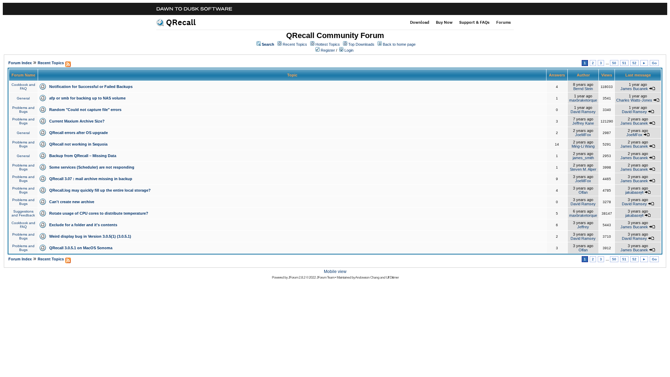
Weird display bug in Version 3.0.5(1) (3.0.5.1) (90, 236)
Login (348, 50)
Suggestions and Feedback (23, 213)
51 (624, 63)
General (23, 98)
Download (419, 22)
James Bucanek (634, 89)
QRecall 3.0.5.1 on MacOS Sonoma (80, 248)
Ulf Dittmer (392, 277)
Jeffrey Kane (583, 123)
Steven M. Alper (583, 169)
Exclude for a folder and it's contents (83, 225)
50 (614, 63)
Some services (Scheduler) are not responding (91, 167)
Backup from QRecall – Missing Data (82, 156)
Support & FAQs (474, 22)
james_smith (583, 158)
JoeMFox (583, 135)
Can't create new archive (71, 202)
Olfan (583, 192)
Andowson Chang (367, 277)
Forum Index (20, 63)
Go (654, 63)
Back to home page (399, 44)
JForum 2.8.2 (296, 277)
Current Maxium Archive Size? (77, 121)
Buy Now (444, 22)
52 (634, 63)
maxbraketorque (583, 100)
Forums (503, 22)
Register (328, 50)
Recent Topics (295, 44)
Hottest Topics (327, 44)
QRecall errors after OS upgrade (78, 133)
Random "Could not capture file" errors (85, 110)
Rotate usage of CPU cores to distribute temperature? (98, 213)
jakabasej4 (634, 192)
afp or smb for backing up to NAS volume (87, 98)
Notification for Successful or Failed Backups (91, 86)
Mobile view (335, 271)
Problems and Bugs (23, 109)
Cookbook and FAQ (23, 86)
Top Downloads (361, 44)
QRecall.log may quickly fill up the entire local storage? (100, 190)
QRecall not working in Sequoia (78, 144)
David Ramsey (583, 112)
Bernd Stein (583, 89)
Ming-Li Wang (583, 146)
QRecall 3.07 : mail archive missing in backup (90, 179)
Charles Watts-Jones (634, 100)
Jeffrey (583, 227)
